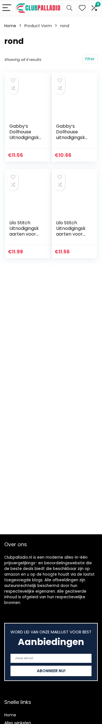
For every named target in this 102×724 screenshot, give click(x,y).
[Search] (69, 8)
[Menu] (7, 8)
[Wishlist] (82, 8)
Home (10, 26)
